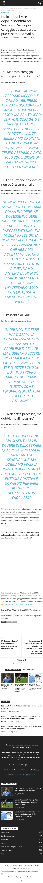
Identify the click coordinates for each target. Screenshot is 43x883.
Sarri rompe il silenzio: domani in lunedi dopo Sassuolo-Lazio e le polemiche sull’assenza (33, 647)
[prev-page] (20, 695)
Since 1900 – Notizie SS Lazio (21, 868)
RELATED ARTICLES (13, 670)
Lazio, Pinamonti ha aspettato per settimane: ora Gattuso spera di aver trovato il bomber (21, 687)
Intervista (4, 840)
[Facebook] (3, 43)
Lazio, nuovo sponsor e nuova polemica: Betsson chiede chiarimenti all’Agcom (35, 687)
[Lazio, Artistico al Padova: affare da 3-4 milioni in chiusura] (7, 678)
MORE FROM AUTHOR (29, 670)
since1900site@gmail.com (25, 765)
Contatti (36, 865)
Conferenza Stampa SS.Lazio (11, 847)
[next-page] (23, 695)
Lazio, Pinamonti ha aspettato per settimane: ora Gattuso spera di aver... (27, 802)
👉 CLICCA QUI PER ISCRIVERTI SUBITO (17, 604)
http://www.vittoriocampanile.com (21, 663)
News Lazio (10, 8)
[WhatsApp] (20, 43)
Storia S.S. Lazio (7, 850)
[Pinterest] (14, 43)
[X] (9, 43)
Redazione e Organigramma (16, 877)
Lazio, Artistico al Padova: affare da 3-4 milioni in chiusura (7, 686)
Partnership (28, 865)
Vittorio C (6, 38)
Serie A (3, 843)
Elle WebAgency (33, 770)
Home (3, 8)
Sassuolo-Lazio (11, 622)
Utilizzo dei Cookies (16, 865)
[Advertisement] (21, 563)
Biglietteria (4, 854)
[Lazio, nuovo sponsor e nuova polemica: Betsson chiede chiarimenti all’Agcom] (35, 678)
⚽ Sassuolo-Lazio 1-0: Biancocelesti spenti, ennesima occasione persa (10, 645)
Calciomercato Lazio (8, 836)
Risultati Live (31, 877)
